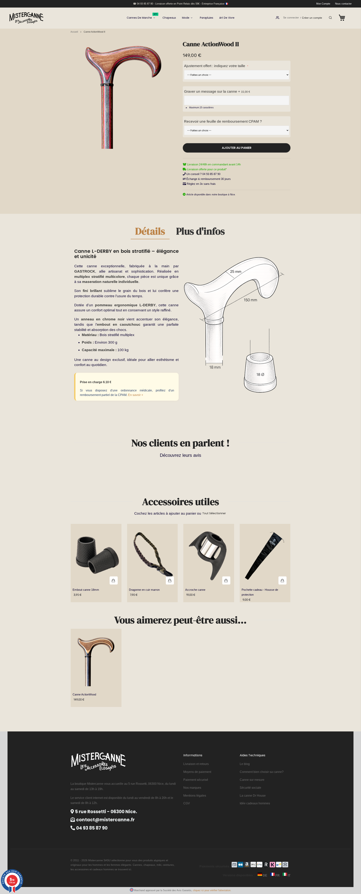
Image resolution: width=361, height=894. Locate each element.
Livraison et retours (196, 764)
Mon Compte (323, 3)
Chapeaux (169, 18)
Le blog (245, 764)
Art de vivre (226, 18)
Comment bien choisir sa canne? (262, 771)
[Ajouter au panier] (96, 556)
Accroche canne (195, 589)
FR (277, 875)
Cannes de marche (142, 16)
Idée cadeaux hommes (255, 803)
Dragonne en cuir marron (144, 589)
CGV (186, 803)
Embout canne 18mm (86, 589)
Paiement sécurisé (195, 779)
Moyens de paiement (197, 771)
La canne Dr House (253, 795)
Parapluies (206, 18)
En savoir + (135, 395)
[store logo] (26, 17)
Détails (150, 232)
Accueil (74, 32)
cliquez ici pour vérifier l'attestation (212, 890)
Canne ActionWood (84, 694)
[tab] (150, 232)
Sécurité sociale (250, 787)
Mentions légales (194, 795)
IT (288, 875)
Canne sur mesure (252, 779)
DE (265, 875)
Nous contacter (343, 3)
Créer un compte (312, 17)
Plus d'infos (200, 232)
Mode (185, 18)
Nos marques (192, 787)
